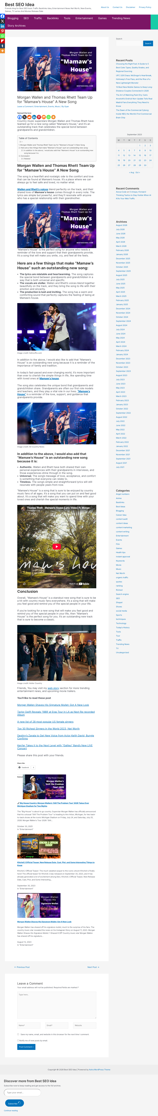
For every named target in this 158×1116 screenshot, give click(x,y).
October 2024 (122, 317)
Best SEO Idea (19, 4)
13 (129, 155)
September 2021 (123, 459)
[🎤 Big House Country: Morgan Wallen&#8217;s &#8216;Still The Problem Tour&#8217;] (44, 786)
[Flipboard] (2, 40)
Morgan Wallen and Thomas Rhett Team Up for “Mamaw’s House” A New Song (52, 145)
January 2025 (122, 304)
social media (121, 611)
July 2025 (120, 279)
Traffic (38, 18)
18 (119, 160)
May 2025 (120, 288)
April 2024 (120, 342)
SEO (26, 18)
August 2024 (121, 325)
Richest (119, 590)
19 (124, 160)
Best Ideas (120, 506)
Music (57, 106)
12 (124, 155)
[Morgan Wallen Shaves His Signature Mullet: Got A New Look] (38, 905)
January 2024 (122, 354)
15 (140, 155)
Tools (67, 18)
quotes (119, 581)
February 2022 (122, 442)
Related (27, 159)
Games (102, 18)
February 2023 (122, 400)
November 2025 (123, 263)
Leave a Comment (25, 106)
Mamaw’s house (49, 378)
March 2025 (121, 296)
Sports (119, 615)
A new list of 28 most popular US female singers (45, 721)
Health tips (120, 552)
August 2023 (121, 375)
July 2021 (120, 467)
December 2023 (123, 358)
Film (118, 544)
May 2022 (120, 429)
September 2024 (123, 321)
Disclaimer (130, 7)
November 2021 (123, 454)
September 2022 (123, 413)
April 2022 (120, 434)
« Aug (131, 172)
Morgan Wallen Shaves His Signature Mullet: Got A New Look (53, 704)
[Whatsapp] (48, 117)
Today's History (122, 627)
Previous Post (22, 967)
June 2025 (120, 283)
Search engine (122, 594)
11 (119, 155)
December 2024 (123, 308)
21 (135, 160)
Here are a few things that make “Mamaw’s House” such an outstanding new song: (54, 148)
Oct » (138, 172)
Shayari (119, 602)
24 (150, 160)
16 (145, 155)
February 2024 (122, 350)
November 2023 (123, 363)
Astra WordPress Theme (99, 1069)
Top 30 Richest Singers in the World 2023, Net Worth (48, 728)
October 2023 (122, 367)
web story (53, 688)
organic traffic (122, 577)
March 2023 (121, 396)
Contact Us (117, 7)
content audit (122, 519)
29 (140, 165)
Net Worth (120, 573)
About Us (105, 7)
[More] (53, 117)
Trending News (121, 18)
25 (119, 165)
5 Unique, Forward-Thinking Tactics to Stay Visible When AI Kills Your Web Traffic (133, 195)
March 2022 (121, 438)
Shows (119, 606)
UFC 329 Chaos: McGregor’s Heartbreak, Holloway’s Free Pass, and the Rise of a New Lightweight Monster (134, 79)
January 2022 (122, 446)
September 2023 (123, 371)
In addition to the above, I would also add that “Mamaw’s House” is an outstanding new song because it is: (58, 151)
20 (129, 160)
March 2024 (121, 346)
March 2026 (121, 246)
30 (145, 165)
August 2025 (121, 275)
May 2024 (120, 338)
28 (134, 165)
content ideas (122, 523)
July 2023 (120, 379)
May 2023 (120, 388)
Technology (121, 623)
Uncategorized (122, 652)
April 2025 (120, 292)
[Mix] (44, 117)
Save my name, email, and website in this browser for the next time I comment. (55, 1034)
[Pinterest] (39, 117)
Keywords (120, 561)
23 (145, 160)
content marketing (124, 527)
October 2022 (122, 409)
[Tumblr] (2, 45)
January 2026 (122, 254)
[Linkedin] (34, 117)
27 (129, 165)
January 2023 (122, 404)
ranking (119, 586)
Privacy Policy (145, 7)
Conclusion (25, 156)
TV (117, 648)
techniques (121, 619)
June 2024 (120, 334)
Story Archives (17, 25)
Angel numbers (122, 494)
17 (150, 155)
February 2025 (122, 300)
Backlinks (53, 18)
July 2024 (120, 329)
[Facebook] (20, 117)
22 (140, 160)
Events (51, 106)
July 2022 (120, 421)
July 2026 (120, 229)
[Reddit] (29, 117)
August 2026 (121, 225)
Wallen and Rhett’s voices (32, 189)
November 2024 (123, 313)
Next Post (93, 967)
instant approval (123, 556)
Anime (119, 498)
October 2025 (122, 267)
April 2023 (120, 392)
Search (119, 39)
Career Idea (121, 515)
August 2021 (121, 463)
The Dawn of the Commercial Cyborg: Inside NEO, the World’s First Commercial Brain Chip (134, 114)
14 (134, 155)
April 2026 (120, 242)
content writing (122, 531)
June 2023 (120, 384)
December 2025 (123, 258)
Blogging (13, 18)
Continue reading (11, 1110)
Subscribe (13, 1103)
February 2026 (122, 250)
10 (150, 150)
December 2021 (123, 450)
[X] (24, 117)
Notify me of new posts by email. (33, 1040)
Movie (118, 565)
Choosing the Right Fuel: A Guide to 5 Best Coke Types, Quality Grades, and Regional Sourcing (132, 67)
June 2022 (120, 425)
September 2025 (123, 271)
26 (124, 165)
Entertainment (84, 18)
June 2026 (120, 233)
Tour (118, 636)
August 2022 (121, 417)
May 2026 (120, 237)
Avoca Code (121, 192)
